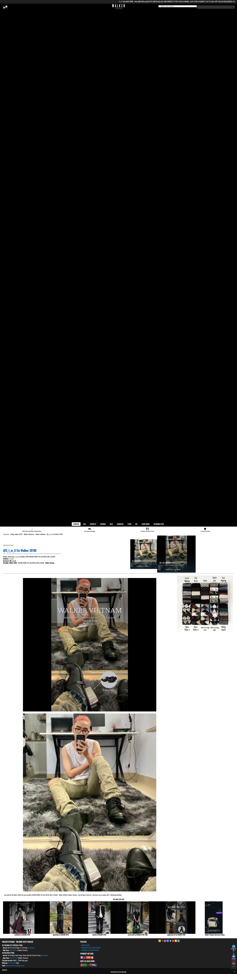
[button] (175, 570)
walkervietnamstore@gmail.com (15, 965)
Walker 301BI (13, 563)
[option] (118, 12)
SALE (84, 524)
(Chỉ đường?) (30, 948)
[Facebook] (162, 941)
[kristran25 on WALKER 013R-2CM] (137, 917)
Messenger (234, 958)
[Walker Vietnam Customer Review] (214, 917)
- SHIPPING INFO (85, 945)
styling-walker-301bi (16, 534)
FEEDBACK (103, 524)
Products (93, 524)
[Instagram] (165, 941)
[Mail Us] (159, 941)
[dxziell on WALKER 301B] (99, 917)
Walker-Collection (29, 534)
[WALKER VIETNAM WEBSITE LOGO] (118, 7)
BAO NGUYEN (122, 972)
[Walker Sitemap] (178, 941)
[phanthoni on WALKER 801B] (61, 917)
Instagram (233, 963)
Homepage (76, 524)
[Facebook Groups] (170, 941)
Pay (136, 524)
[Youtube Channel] (173, 941)
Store (129, 524)
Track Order (145, 524)
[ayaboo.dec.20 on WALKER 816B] (176, 917)
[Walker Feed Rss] (176, 941)
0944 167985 (12, 963)
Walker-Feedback (41, 534)
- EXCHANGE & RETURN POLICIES (89, 950)
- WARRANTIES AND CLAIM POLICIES (90, 948)
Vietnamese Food (159, 524)
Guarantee (120, 524)
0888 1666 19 (13, 950)
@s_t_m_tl (13, 561)
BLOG (111, 524)
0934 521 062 (13, 958)
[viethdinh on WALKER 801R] (22, 917)
